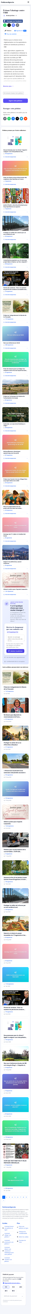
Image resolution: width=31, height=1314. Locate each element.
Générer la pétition (16, 651)
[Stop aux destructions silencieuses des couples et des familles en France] (15, 173)
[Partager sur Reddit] (25, 118)
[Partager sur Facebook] (13, 118)
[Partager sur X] (9, 25)
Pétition (8, 31)
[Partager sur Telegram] (21, 118)
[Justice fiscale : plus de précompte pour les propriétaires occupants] (15, 201)
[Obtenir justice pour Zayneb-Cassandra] (15, 584)
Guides (4, 1223)
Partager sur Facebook (14, 21)
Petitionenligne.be (7, 2)
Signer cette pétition (15, 101)
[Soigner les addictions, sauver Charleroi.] (15, 557)
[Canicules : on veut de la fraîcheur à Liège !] (15, 420)
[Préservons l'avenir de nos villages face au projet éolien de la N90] (15, 475)
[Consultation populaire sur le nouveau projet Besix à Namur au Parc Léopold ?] (15, 256)
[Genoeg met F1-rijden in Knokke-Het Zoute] (15, 530)
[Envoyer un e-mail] (13, 25)
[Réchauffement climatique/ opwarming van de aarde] (15, 447)
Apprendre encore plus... (12, 1283)
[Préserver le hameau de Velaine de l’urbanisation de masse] (15, 392)
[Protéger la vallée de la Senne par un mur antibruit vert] (15, 228)
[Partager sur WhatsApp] (5, 25)
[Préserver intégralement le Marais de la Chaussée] (15, 311)
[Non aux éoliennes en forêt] (15, 338)
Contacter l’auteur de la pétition (14, 93)
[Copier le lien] (17, 25)
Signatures (21, 31)
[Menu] (28, 2)
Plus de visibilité (11, 34)
